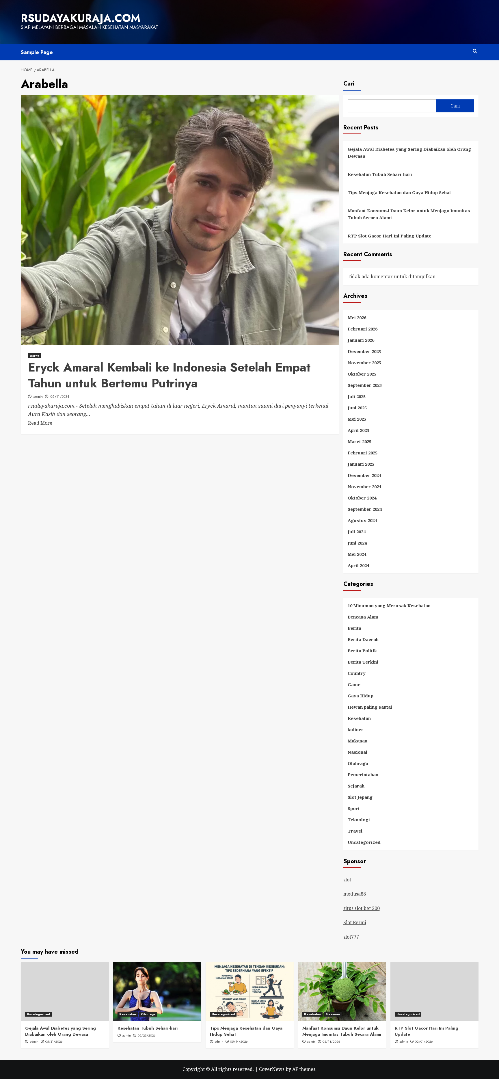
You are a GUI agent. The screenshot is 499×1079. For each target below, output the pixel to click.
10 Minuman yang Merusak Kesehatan (389, 605)
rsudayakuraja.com (80, 18)
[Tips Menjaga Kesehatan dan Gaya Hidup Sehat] (250, 991)
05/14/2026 (239, 1041)
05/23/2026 (147, 1035)
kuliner (356, 729)
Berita (34, 355)
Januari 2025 (361, 464)
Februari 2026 (362, 329)
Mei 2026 (357, 317)
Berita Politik (362, 650)
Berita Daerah (363, 639)
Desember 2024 (364, 475)
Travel (355, 831)
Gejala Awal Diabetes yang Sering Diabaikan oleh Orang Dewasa (409, 152)
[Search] (474, 51)
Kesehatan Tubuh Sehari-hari (380, 174)
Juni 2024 (357, 543)
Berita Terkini (363, 662)
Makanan (357, 741)
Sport (354, 808)
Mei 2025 (357, 419)
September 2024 (365, 509)
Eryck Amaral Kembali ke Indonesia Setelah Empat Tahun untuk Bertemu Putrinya (169, 375)
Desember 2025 (364, 351)
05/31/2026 (54, 1041)
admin (38, 396)
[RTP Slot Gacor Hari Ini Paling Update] (434, 991)
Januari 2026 (361, 340)
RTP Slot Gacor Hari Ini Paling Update (389, 236)
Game (354, 684)
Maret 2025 (359, 441)
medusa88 (354, 894)
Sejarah (356, 786)
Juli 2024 (357, 531)
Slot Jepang (360, 797)
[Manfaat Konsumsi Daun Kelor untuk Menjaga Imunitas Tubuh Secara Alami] (342, 991)
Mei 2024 (357, 554)
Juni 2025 (357, 408)
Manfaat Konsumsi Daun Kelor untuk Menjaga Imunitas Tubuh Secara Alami (409, 214)
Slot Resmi (354, 922)
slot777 (351, 937)
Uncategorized (364, 842)
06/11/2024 (60, 396)
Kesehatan (359, 718)
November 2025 (364, 362)
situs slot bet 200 (361, 908)
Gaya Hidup (360, 696)
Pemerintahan (363, 774)
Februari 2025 (362, 453)
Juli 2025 (357, 396)
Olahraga (358, 763)
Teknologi (359, 819)
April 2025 (358, 430)
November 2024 (364, 486)
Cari (348, 83)
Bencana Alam (363, 617)
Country (357, 673)
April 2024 (358, 565)
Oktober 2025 (362, 374)
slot (347, 879)
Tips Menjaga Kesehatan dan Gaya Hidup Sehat (399, 192)
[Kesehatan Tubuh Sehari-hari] (157, 991)
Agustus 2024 (362, 520)
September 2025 (365, 385)
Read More (40, 423)
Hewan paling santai (370, 707)
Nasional (357, 752)
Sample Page (37, 52)
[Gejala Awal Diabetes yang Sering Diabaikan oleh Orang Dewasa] (65, 991)
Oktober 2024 (362, 498)
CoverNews (271, 1069)
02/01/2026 (424, 1041)
